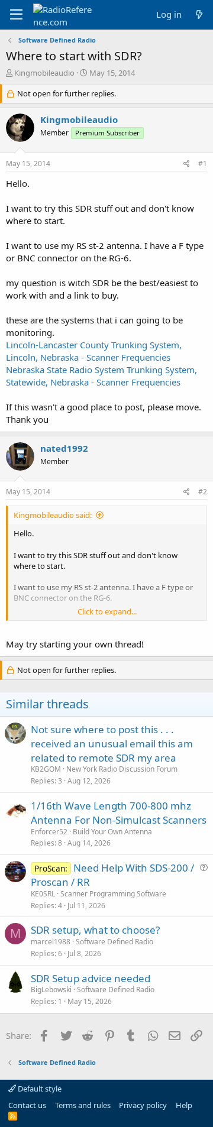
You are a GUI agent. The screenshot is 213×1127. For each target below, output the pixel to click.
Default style (39, 1088)
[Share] (186, 164)
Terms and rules (83, 1105)
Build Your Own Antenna (112, 832)
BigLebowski (51, 989)
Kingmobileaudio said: (53, 515)
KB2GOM (46, 769)
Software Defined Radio (114, 942)
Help (184, 1105)
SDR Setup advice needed (90, 978)
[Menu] (16, 15)
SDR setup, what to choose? (95, 930)
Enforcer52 (49, 832)
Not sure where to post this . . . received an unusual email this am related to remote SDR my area (112, 744)
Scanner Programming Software (113, 894)
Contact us (27, 1105)
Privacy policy (143, 1105)
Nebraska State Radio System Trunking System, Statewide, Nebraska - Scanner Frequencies (101, 376)
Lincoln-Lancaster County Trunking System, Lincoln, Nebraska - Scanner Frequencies (94, 351)
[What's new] (199, 14)
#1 (202, 163)
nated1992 (64, 448)
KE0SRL (43, 894)
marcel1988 (50, 942)
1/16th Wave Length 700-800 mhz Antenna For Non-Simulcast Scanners (118, 813)
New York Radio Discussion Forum (122, 769)
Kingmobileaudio (44, 72)
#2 (202, 492)
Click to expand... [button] (107, 611)
